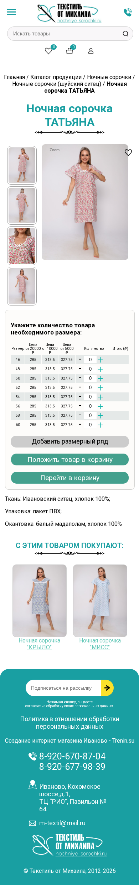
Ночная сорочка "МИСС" (100, 644)
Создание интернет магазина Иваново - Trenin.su (69, 740)
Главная (14, 77)
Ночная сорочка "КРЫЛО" (39, 644)
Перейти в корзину (69, 478)
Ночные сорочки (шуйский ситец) (56, 83)
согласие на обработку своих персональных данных (69, 706)
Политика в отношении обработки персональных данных (69, 722)
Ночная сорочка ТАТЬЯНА (85, 87)
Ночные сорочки (110, 77)
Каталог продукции (56, 77)
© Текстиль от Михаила (55, 870)
